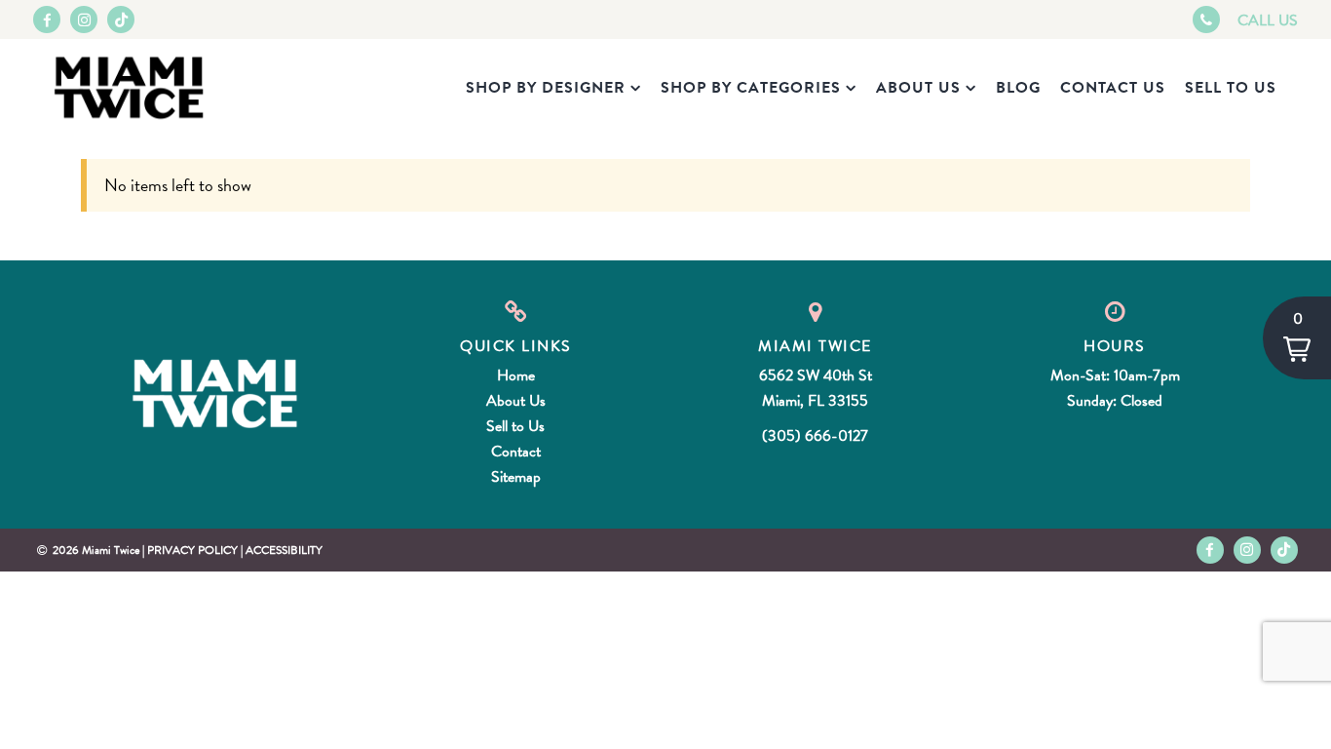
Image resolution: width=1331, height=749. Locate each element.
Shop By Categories (751, 88)
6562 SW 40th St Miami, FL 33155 (815, 388)
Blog (1018, 88)
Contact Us (1112, 88)
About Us (918, 88)
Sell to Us (1230, 88)
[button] (1297, 337)
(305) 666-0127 (815, 436)
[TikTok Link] (120, 19)
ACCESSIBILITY (284, 550)
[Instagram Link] (83, 19)
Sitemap (516, 477)
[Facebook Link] (46, 19)
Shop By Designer (546, 88)
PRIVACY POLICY (192, 550)
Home (516, 375)
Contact (516, 451)
